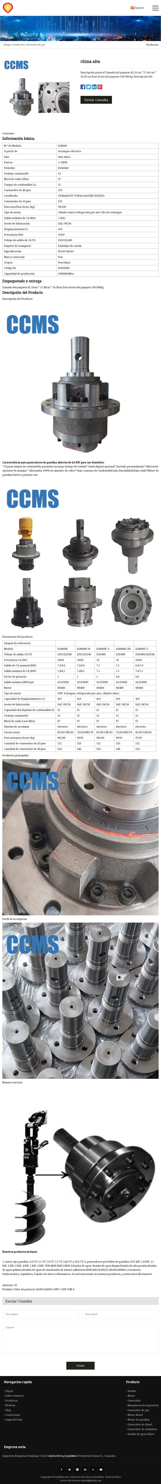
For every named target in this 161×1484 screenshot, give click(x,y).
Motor (131, 1395)
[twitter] (69, 1469)
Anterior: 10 (9, 1285)
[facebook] (61, 1469)
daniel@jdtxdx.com (91, 1480)
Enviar (81, 1365)
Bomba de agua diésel (141, 1434)
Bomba (132, 1391)
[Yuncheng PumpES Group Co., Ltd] (7, 7)
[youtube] (101, 1469)
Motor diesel (135, 1415)
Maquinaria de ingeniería (143, 1405)
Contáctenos (13, 1415)
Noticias (10, 1405)
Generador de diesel (140, 1424)
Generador (134, 1400)
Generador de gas (35, 44)
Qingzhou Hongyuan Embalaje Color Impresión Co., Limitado (39, 1456)
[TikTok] (93, 1469)
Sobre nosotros (14, 1395)
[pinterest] (77, 1469)
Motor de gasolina (138, 1419)
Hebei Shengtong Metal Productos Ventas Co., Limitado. (82, 1456)
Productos (18, 44)
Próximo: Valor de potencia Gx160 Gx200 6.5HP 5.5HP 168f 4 (38, 1289)
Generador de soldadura (142, 1429)
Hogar (7, 44)
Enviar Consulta (96, 100)
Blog (8, 1410)
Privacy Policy (113, 1476)
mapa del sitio (14, 1419)
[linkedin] (85, 1469)
